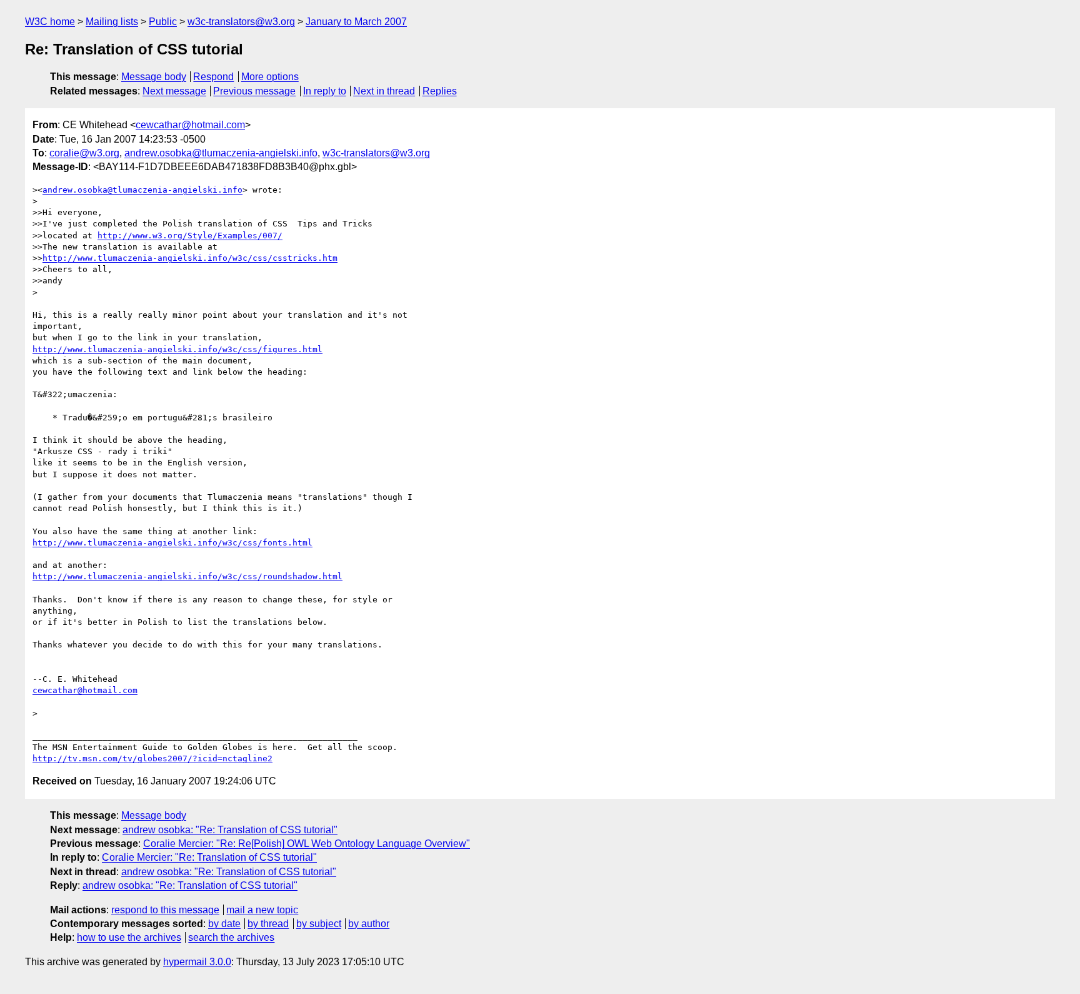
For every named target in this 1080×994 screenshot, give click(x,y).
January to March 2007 (356, 21)
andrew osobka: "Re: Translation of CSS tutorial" (230, 829)
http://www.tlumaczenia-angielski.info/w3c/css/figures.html (177, 349)
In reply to (324, 91)
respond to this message (165, 910)
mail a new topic (262, 910)
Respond (213, 76)
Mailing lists (112, 21)
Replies (439, 91)
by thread (268, 923)
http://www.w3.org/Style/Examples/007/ (190, 235)
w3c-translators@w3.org (241, 21)
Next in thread (384, 91)
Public (163, 21)
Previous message (254, 91)
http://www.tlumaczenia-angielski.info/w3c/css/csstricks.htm (190, 258)
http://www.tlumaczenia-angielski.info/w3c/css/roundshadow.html (187, 576)
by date (224, 923)
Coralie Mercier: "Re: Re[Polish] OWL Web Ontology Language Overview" (306, 843)
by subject (318, 923)
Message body (153, 76)
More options (270, 76)
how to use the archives (129, 937)
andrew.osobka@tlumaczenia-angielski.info (221, 153)
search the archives (231, 937)
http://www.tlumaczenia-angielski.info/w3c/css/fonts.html (172, 542)
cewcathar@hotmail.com (190, 124)
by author (368, 923)
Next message (174, 91)
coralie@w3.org (84, 153)
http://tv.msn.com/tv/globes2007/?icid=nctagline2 (152, 758)
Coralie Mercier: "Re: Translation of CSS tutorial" (209, 857)
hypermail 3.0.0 (197, 961)
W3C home (50, 21)
